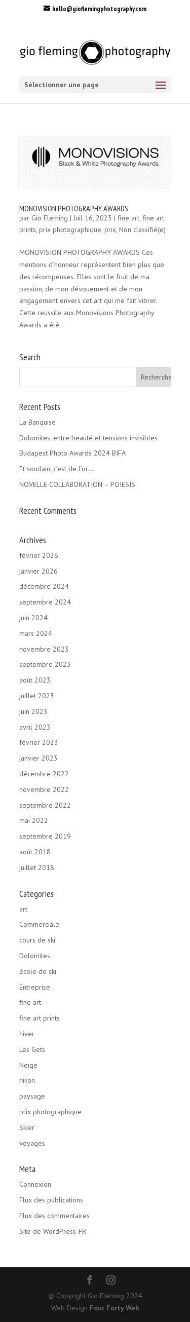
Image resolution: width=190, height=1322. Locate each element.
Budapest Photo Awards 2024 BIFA (72, 453)
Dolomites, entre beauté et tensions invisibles (88, 437)
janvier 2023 (38, 758)
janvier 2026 (38, 571)
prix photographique (70, 229)
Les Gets (32, 1049)
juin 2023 (33, 711)
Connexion (35, 1184)
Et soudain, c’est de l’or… (56, 468)
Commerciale (39, 924)
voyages (32, 1143)
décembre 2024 (44, 586)
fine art (128, 217)
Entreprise (34, 987)
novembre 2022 (44, 789)
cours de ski (37, 940)
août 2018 (35, 851)
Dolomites (34, 955)
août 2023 (35, 680)
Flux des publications (51, 1199)
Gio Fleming (49, 217)
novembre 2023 (44, 649)
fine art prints (39, 1018)
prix (110, 229)
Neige (28, 1065)
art (23, 909)
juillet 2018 (36, 867)
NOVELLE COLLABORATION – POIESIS (77, 484)
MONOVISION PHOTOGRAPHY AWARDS (73, 208)
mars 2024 (35, 633)
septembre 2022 (45, 805)
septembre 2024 (45, 602)
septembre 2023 (45, 664)
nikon (27, 1080)
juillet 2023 (36, 695)
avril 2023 (35, 727)
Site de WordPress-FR (52, 1231)
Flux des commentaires (54, 1215)
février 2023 (38, 742)
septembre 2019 (45, 836)
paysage (32, 1096)
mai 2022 (33, 820)
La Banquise (37, 422)
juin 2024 (33, 617)
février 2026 (38, 555)
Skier (26, 1127)
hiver (26, 1033)
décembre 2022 (44, 773)
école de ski (37, 971)
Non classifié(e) (142, 229)
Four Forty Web (114, 1307)
